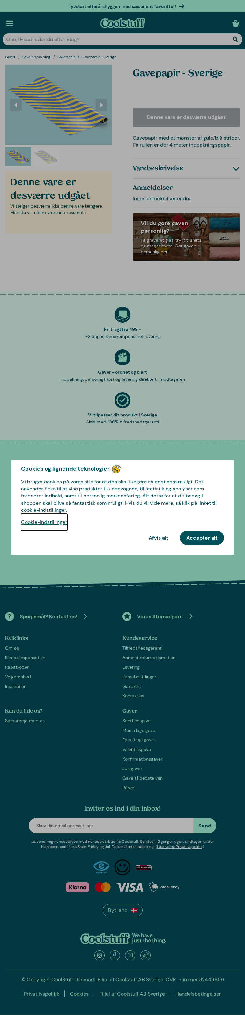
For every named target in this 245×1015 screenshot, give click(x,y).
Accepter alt (202, 537)
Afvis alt (158, 537)
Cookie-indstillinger (44, 522)
